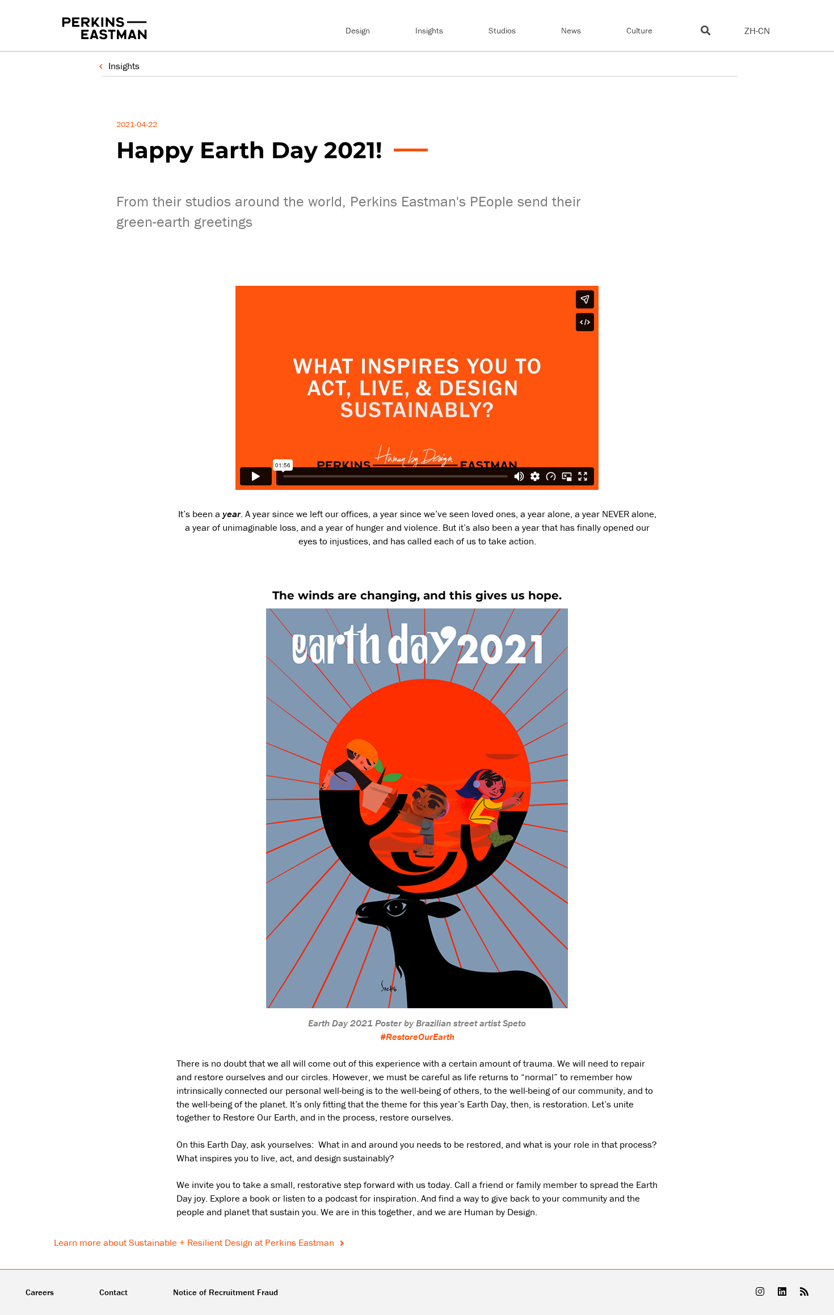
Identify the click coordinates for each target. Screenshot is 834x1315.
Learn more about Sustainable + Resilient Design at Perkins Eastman (195, 1242)
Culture (639, 30)
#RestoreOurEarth (417, 1036)
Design (358, 30)
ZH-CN (757, 30)
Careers (40, 1292)
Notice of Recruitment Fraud (225, 1292)
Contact (113, 1292)
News (571, 30)
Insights (429, 30)
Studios (502, 30)
